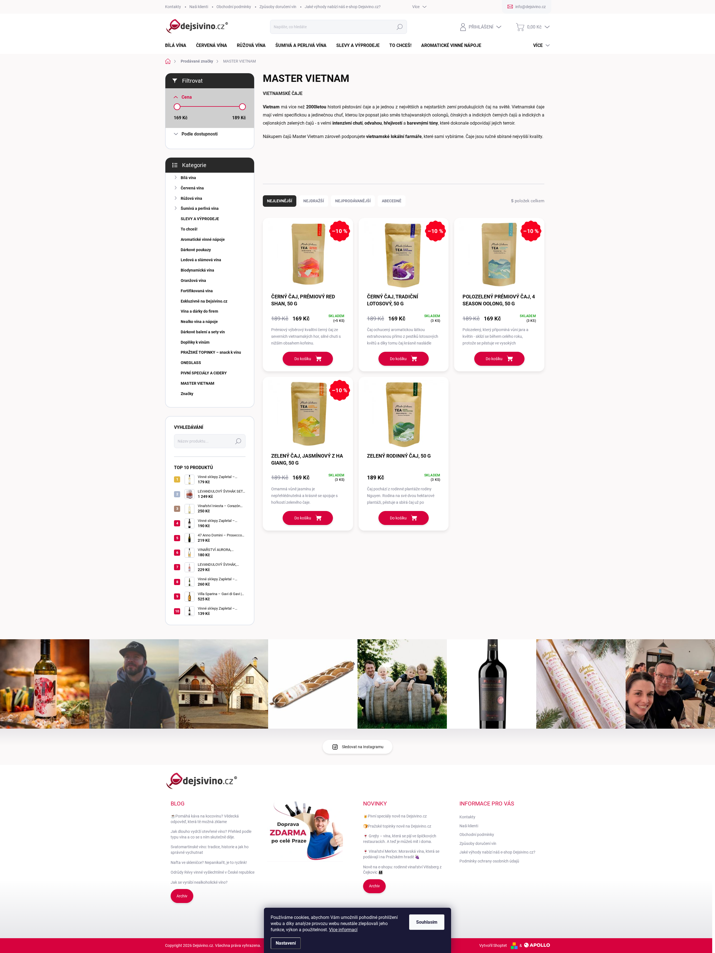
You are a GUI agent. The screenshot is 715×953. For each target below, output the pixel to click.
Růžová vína (191, 198)
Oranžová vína (193, 280)
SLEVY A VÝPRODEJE (200, 219)
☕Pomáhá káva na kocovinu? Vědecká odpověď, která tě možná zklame (205, 819)
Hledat (400, 27)
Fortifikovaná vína (197, 291)
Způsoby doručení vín (277, 6)
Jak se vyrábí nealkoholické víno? (199, 882)
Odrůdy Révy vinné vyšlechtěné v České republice (212, 872)
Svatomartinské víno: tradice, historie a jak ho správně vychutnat (210, 850)
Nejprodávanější (353, 201)
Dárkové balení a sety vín (203, 332)
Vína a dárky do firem (199, 311)
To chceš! (189, 229)
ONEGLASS (191, 362)
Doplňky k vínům (195, 342)
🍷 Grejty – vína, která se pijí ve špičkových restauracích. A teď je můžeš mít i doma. (399, 839)
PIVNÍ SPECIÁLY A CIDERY (204, 373)
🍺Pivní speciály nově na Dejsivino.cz (395, 816)
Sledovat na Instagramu (362, 747)
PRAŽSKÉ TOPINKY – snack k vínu (211, 352)
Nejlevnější (279, 201)
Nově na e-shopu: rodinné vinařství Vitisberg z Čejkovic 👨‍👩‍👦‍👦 (402, 870)
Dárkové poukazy (196, 250)
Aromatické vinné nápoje (203, 239)
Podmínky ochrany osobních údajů (489, 861)
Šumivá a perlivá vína (200, 208)
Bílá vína (188, 177)
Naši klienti (198, 6)
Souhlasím (426, 922)
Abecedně (391, 201)
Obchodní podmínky (233, 6)
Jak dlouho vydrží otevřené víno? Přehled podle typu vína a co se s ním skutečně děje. (211, 834)
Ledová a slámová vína (201, 260)
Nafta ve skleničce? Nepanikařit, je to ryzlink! (209, 862)
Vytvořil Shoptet (493, 945)
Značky (187, 393)
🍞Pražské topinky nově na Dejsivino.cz (397, 826)
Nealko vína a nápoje (199, 321)
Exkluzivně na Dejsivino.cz (204, 301)
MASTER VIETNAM (197, 383)
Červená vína (192, 188)
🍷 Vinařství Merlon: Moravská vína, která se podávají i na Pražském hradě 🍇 (401, 854)
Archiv (182, 896)
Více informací (343, 929)
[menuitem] (177, 45)
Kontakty (173, 6)
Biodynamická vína (197, 270)
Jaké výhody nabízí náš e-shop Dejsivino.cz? (343, 6)
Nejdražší (313, 201)
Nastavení (286, 943)
